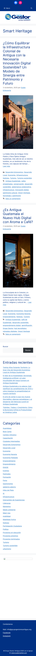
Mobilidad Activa (9, 520)
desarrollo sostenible (20, 322)
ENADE (5, 467)
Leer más (6, 166)
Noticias (6, 178)
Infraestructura (22, 175)
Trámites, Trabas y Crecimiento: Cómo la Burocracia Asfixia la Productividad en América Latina (17, 409)
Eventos (6, 471)
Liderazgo (7, 503)
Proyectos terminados (11, 539)
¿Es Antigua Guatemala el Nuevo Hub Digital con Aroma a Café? (18, 216)
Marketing (7, 506)
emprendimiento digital (12, 325)
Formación (7, 477)
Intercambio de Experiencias (14, 500)
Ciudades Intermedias (11, 441)
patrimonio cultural (10, 193)
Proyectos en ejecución (12, 533)
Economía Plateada (10, 458)
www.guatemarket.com (19, 653)
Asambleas (7, 428)
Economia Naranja (23, 314)
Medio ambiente (9, 510)
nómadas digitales (10, 331)
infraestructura (8, 190)
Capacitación (8, 438)
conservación (19, 184)
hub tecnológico (20, 328)
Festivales (7, 474)
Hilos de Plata (8, 490)
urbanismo (7, 549)
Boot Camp (7, 432)
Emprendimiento (9, 317)
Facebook (6, 633)
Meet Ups (6, 513)
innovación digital (22, 190)
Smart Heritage (24, 193)
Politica (5, 529)
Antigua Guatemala (12, 181)
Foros (5, 480)
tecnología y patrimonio (12, 196)
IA (3, 493)
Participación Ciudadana (12, 526)
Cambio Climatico (9, 435)
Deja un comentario (12, 199)
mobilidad (7, 516)
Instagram (7, 636)
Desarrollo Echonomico (14, 172)
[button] (31, 8)
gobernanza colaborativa (21, 187)
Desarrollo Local (9, 448)
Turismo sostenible (24, 178)
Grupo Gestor (8, 328)
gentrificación (27, 325)
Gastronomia (8, 484)
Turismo (13, 178)
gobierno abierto (9, 487)
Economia (11, 175)
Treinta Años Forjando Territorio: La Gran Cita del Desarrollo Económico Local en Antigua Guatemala (16, 370)
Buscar (5, 346)
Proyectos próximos (10, 536)
